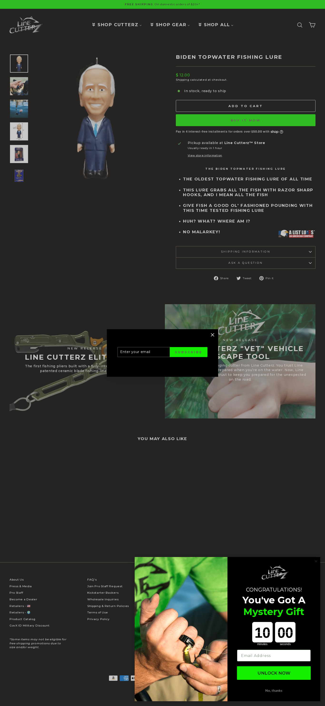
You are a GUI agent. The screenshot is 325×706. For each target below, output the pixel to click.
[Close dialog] (316, 561)
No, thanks (273, 690)
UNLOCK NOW (274, 673)
